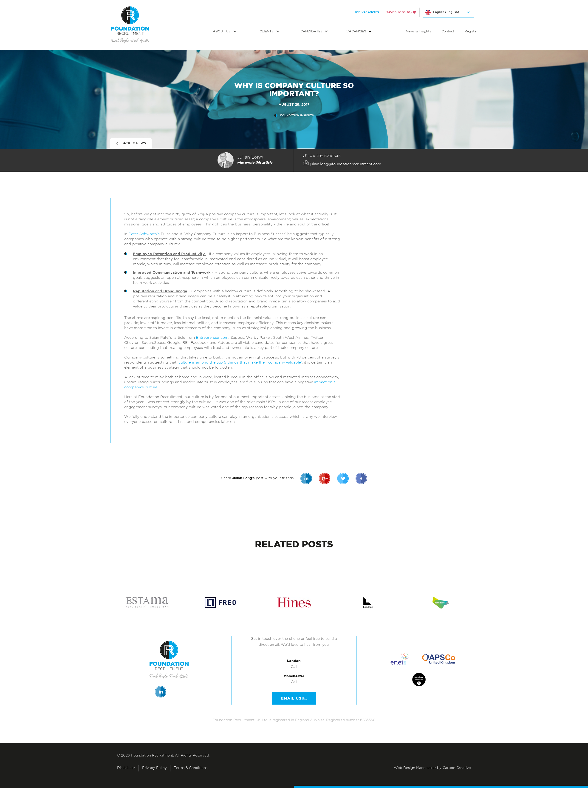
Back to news (134, 143)
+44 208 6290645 (324, 156)
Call (294, 667)
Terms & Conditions (190, 768)
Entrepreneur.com (212, 338)
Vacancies (356, 31)
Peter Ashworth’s (144, 234)
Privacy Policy (154, 768)
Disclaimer (126, 768)
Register (471, 31)
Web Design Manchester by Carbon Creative (432, 768)
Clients (267, 31)
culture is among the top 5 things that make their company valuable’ (240, 362)
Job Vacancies (366, 12)
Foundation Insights (297, 115)
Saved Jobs (399, 12)
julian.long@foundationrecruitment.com (345, 164)
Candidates (311, 31)
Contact (447, 31)
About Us (222, 31)
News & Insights (418, 31)
